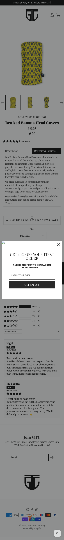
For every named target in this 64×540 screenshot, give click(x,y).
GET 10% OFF (32, 285)
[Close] (58, 244)
